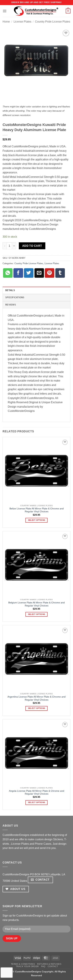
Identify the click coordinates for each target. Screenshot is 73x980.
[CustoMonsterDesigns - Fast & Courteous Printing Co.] (36, 11)
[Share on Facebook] (18, 273)
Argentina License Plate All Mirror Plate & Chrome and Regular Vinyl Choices (36, 698)
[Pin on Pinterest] (49, 273)
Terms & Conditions (23, 964)
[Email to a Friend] (39, 273)
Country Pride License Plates (52, 21)
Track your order (27, 966)
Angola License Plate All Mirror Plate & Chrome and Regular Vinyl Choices (36, 792)
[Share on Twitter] (28, 273)
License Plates (22, 21)
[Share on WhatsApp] (8, 273)
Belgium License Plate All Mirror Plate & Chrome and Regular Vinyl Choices (36, 604)
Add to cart (32, 245)
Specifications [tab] (14, 297)
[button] (5, 11)
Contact (53, 966)
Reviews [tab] (10, 304)
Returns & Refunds (49, 964)
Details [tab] (10, 290)
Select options (36, 520)
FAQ (43, 966)
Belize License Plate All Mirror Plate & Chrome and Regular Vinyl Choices (37, 510)
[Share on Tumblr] (60, 273)
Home (6, 21)
